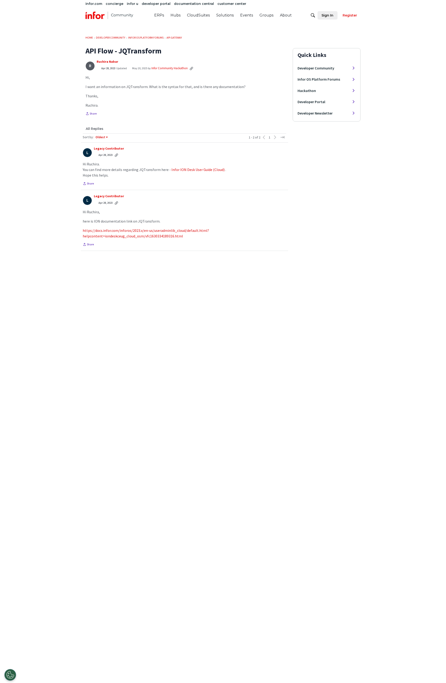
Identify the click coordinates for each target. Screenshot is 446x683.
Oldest (100, 137)
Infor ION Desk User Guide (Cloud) (198, 169)
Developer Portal (311, 101)
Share (91, 114)
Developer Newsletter (315, 113)
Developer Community (316, 68)
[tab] (94, 129)
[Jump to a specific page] (282, 137)
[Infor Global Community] (109, 15)
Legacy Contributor (109, 149)
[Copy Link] (191, 68)
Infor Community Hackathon (169, 68)
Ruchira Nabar (107, 62)
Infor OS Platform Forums (319, 79)
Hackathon (307, 90)
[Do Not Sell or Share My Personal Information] (10, 675)
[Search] (313, 15)
